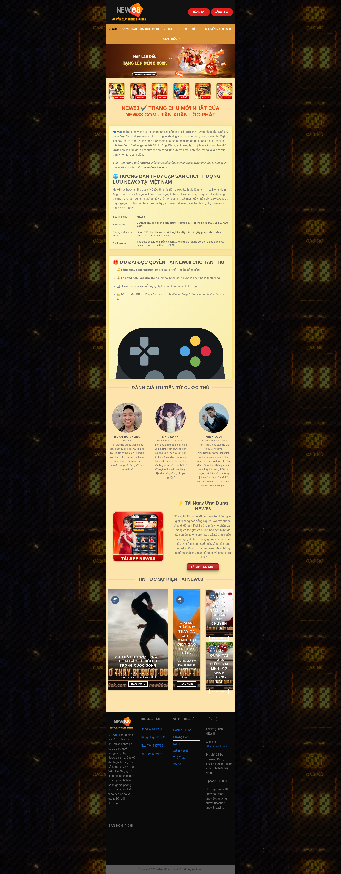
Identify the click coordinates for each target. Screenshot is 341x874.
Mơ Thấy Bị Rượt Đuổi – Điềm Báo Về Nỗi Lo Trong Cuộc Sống (138, 661)
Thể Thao (181, 29)
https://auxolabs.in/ (217, 746)
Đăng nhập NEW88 (153, 737)
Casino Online (150, 29)
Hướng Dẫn (129, 29)
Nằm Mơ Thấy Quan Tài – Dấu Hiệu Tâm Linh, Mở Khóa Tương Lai (219, 664)
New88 (113, 29)
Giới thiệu (170, 38)
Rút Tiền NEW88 (151, 753)
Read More (138, 684)
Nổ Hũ (168, 29)
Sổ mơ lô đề (181, 750)
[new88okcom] (128, 12)
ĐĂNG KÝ (199, 12)
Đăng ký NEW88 (151, 729)
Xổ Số (195, 29)
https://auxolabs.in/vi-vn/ (152, 167)
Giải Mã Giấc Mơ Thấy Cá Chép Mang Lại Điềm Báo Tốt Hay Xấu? (187, 638)
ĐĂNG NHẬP (222, 12)
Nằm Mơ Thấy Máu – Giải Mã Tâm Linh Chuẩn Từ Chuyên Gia (219, 610)
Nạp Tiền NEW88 (152, 745)
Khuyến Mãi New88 (218, 29)
